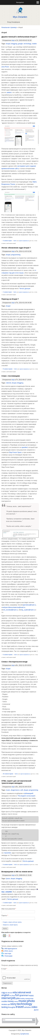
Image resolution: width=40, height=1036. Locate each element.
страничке (7, 853)
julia (18, 998)
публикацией (28, 793)
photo (31, 1001)
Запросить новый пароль (10, 925)
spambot (25, 447)
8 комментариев (7, 369)
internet (8, 383)
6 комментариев (7, 654)
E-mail (4, 969)
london (22, 998)
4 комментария (7, 240)
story (13, 1004)
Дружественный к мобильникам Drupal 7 (19, 37)
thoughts (12, 1007)
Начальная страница (9, 27)
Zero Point (5, 67)
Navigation (20, 2)
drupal (8, 44)
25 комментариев (8, 774)
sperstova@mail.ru (29, 605)
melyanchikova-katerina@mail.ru (13, 607)
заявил (9, 92)
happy (31, 995)
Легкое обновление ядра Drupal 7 (16, 248)
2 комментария (7, 292)
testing (4, 1007)
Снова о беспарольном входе (14, 662)
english (5, 995)
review (4, 1004)
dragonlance (15, 790)
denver (9, 993)
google (20, 44)
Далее (36, 1010)
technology (27, 44)
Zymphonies (24, 1034)
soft (21, 790)
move (16, 1001)
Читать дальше (24, 288)
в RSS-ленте (8, 951)
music (8, 790)
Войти (15, 240)
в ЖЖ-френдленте (10, 948)
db (6, 993)
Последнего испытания (26, 796)
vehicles (27, 1007)
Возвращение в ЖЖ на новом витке (17, 872)
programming (15, 254)
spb (8, 1004)
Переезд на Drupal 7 (10, 299)
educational (19, 992)
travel (19, 1007)
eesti (28, 992)
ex (10, 995)
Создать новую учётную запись (12, 922)
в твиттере (7, 953)
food (13, 995)
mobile (34, 44)
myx (13, 40)
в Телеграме (7, 956)
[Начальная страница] (20, 14)
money (10, 1001)
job (13, 998)
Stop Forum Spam (15, 452)
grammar (24, 995)
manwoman (29, 998)
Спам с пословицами (10, 376)
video (34, 1007)
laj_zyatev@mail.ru (28, 610)
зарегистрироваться (24, 240)
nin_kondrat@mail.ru (10, 610)
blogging (14, 44)
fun (17, 995)
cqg (3, 992)
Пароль (4, 915)
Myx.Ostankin (20, 17)
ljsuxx (8, 878)
